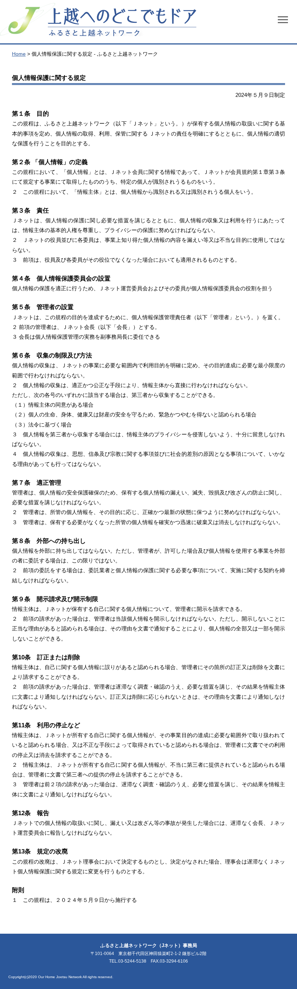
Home (19, 54)
